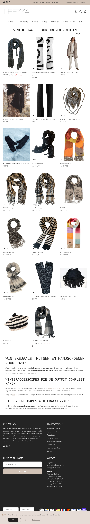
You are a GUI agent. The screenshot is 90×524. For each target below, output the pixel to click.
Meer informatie (55, 515)
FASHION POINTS (69, 22)
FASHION (11, 22)
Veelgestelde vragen (53, 428)
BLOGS (44, 22)
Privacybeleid (51, 445)
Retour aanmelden (52, 438)
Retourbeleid (51, 435)
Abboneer (23, 471)
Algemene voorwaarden (54, 441)
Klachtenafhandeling (53, 448)
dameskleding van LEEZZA (56, 388)
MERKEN (35, 22)
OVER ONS (54, 22)
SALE (80, 22)
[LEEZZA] (17, 12)
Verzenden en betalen (54, 432)
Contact (49, 451)
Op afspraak (57, 476)
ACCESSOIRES (23, 22)
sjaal (13, 395)
